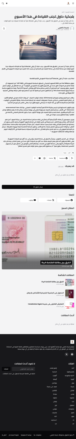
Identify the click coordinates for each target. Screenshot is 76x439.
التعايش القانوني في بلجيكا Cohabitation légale (46, 304)
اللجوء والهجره (69, 375)
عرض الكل (60, 166)
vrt (56, 424)
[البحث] (3, 3)
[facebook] (72, 354)
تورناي (72, 390)
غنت (73, 401)
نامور (72, 412)
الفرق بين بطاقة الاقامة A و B (53, 282)
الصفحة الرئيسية (69, 12)
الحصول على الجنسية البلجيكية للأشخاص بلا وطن (45, 293)
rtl (73, 420)
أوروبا (72, 379)
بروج (73, 383)
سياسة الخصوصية (26, 435)
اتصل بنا (4, 435)
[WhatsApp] (44, 158)
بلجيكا (65, 153)
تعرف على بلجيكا (52, 386)
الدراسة (54, 372)
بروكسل (54, 383)
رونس (72, 394)
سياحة (55, 394)
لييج (56, 405)
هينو (72, 416)
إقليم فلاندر (53, 368)
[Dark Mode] (7, 3)
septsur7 (54, 420)
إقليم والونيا (70, 372)
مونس (55, 409)
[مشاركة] (4, 28)
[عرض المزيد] (35, 158)
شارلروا (72, 398)
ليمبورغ (72, 405)
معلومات (71, 409)
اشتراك (6, 369)
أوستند (55, 379)
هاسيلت (54, 412)
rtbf (55, 416)
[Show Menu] (73, 3)
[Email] (40, 158)
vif (73, 424)
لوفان (55, 401)
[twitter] (67, 354)
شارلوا (55, 398)
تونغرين (54, 390)
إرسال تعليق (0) (38, 187)
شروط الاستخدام (14, 435)
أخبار (63, 12)
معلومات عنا (37, 435)
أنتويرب (55, 375)
